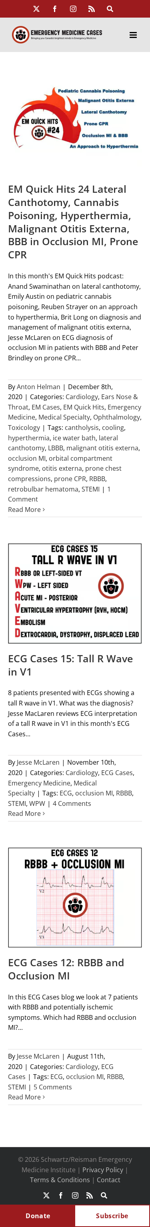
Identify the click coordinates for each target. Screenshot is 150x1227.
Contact (108, 1179)
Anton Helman (38, 386)
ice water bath (74, 438)
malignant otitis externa (102, 448)
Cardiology (82, 396)
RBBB (97, 478)
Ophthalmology (116, 417)
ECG (66, 793)
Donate (38, 1215)
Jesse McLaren (38, 762)
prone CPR (70, 478)
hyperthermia (29, 438)
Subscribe (112, 1215)
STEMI (91, 489)
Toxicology (24, 427)
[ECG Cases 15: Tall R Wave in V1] (75, 593)
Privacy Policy (102, 1169)
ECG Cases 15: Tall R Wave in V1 (70, 664)
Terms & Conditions (60, 1179)
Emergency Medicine (39, 783)
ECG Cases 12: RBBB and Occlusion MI (66, 968)
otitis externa (62, 468)
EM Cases (46, 407)
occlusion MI (27, 458)
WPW (37, 803)
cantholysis (82, 427)
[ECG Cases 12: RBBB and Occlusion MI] (75, 897)
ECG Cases (117, 772)
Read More (24, 509)
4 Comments (72, 803)
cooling (113, 427)
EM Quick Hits (83, 407)
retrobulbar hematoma (43, 489)
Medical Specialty (64, 417)
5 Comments (53, 1087)
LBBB (55, 448)
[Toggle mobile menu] (134, 35)
